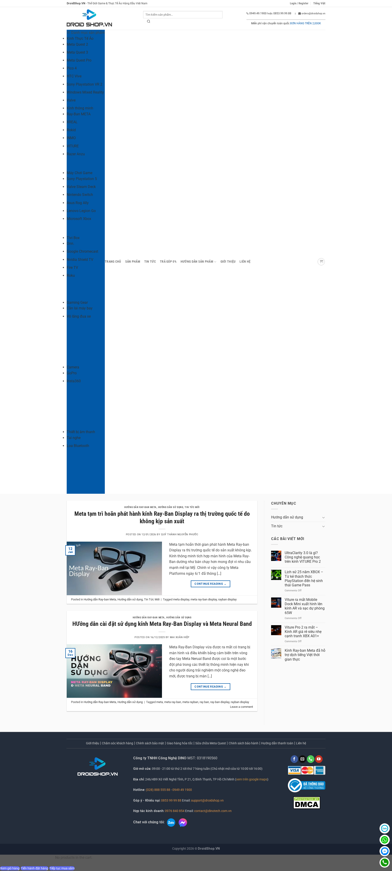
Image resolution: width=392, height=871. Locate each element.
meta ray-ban (172, 702)
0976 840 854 (174, 811)
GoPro (72, 373)
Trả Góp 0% (168, 262)
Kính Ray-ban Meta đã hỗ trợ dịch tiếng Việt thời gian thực (305, 654)
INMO (71, 138)
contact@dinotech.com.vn (213, 811)
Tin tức (150, 262)
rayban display (227, 599)
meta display (181, 599)
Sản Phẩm (132, 262)
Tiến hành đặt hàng (34, 868)
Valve (71, 100)
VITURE (73, 146)
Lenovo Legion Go (81, 211)
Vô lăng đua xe (79, 316)
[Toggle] (323, 517)
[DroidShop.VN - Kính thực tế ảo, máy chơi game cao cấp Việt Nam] (89, 18)
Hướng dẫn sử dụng (170, 507)
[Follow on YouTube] (319, 759)
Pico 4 (72, 68)
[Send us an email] (302, 759)
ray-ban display (219, 702)
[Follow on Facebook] (294, 759)
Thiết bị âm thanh (81, 432)
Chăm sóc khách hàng (117, 743)
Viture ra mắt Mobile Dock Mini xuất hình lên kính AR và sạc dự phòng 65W (305, 606)
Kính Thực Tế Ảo (80, 38)
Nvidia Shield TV (80, 259)
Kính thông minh (80, 108)
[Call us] (310, 759)
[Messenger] (385, 851)
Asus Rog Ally (78, 203)
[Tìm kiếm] (148, 22)
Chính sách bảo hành (243, 743)
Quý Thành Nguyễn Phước (179, 534)
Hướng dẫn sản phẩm (197, 262)
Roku (71, 275)
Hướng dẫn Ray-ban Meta (140, 507)
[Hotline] (385, 862)
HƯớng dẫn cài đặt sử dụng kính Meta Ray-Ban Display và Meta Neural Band (162, 623)
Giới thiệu (92, 743)
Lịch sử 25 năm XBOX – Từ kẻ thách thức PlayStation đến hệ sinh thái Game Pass (304, 578)
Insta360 (74, 381)
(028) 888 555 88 (158, 790)
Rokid (71, 130)
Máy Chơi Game (79, 173)
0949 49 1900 (182, 790)
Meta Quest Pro (79, 60)
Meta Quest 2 (77, 44)
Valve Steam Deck (81, 187)
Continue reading (210, 583)
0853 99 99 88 (171, 800)
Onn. (70, 243)
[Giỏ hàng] (321, 261)
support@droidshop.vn (207, 800)
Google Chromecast (82, 251)
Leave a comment (241, 706)
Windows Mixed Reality (85, 92)
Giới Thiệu (228, 262)
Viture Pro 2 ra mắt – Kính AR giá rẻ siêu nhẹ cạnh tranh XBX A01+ (303, 631)
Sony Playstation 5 (82, 179)
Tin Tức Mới (192, 507)
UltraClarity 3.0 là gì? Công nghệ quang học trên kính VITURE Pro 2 (303, 557)
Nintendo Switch (80, 194)
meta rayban (190, 702)
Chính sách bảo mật (150, 743)
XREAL (72, 122)
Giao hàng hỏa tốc (180, 743)
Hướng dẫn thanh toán (277, 743)
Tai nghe (74, 438)
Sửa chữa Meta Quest (210, 743)
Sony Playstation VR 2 (84, 84)
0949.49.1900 (258, 13)
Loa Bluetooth (78, 446)
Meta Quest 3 (77, 52)
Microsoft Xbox (79, 219)
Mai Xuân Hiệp (179, 637)
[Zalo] (385, 828)
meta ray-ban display (204, 599)
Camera (73, 367)
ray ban (204, 702)
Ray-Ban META (79, 114)
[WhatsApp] (385, 840)
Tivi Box (73, 238)
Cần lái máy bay (80, 308)
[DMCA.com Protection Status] (306, 802)
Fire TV (72, 267)
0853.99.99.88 (282, 13)
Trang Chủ (113, 262)
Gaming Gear (77, 302)
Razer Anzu (76, 154)
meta (159, 702)
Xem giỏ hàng (10, 868)
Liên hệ (245, 262)
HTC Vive (74, 76)
